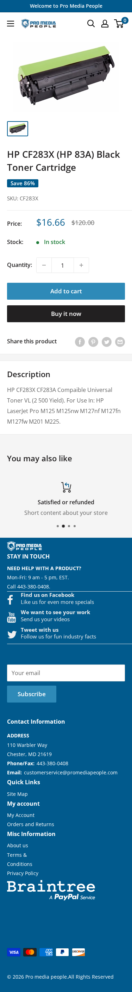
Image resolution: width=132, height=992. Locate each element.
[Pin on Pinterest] (93, 341)
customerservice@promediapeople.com (71, 772)
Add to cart (66, 291)
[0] (119, 23)
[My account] (104, 23)
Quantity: (19, 265)
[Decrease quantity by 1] (44, 265)
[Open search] (91, 23)
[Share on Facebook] (80, 341)
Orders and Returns (30, 824)
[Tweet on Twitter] (107, 341)
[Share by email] (120, 341)
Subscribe (32, 694)
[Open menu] (10, 23)
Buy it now (66, 314)
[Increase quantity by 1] (81, 265)
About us (17, 845)
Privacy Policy (22, 873)
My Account (20, 815)
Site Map (17, 794)
